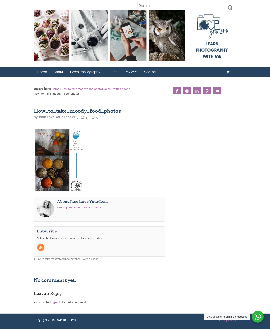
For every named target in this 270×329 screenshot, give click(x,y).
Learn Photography (85, 72)
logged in (55, 302)
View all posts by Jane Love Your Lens (79, 207)
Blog (114, 72)
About (58, 72)
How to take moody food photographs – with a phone (96, 89)
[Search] (230, 8)
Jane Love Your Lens (55, 117)
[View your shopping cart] (229, 72)
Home (42, 72)
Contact (150, 72)
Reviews (131, 72)
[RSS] (41, 248)
